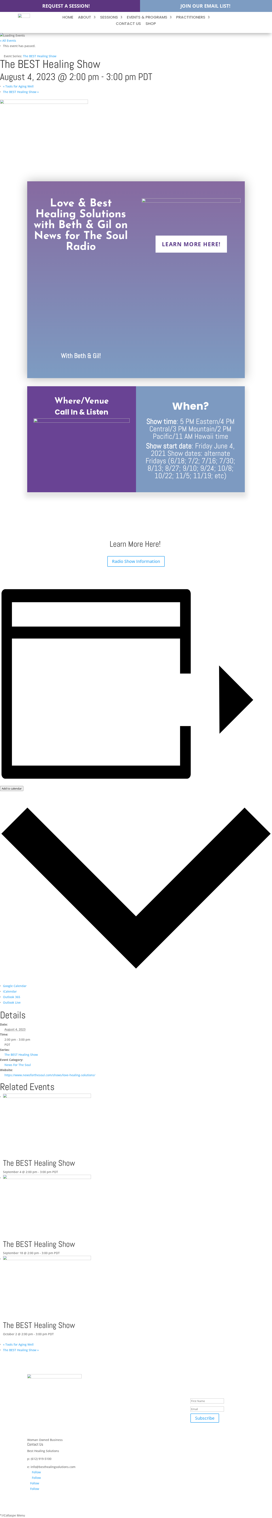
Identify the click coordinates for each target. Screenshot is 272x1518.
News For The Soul (17, 1065)
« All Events (8, 41)
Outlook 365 (11, 997)
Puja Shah (146, 1457)
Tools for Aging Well (18, 86)
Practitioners (190, 18)
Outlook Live (12, 1002)
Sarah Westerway (151, 1450)
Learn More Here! (191, 244)
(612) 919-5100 (41, 1459)
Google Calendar (15, 986)
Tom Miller (146, 1443)
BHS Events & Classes (154, 1397)
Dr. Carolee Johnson (153, 1436)
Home (67, 18)
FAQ (142, 1411)
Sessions (109, 18)
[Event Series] (60, 1172)
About (84, 18)
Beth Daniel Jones (151, 1429)
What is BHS (147, 1390)
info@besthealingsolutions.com (53, 1467)
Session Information (153, 1383)
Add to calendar (12, 788)
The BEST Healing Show (21, 92)
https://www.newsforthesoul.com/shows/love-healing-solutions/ (49, 1075)
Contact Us (128, 24)
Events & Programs (147, 18)
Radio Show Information (136, 561)
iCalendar (10, 991)
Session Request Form (154, 1404)
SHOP (151, 24)
